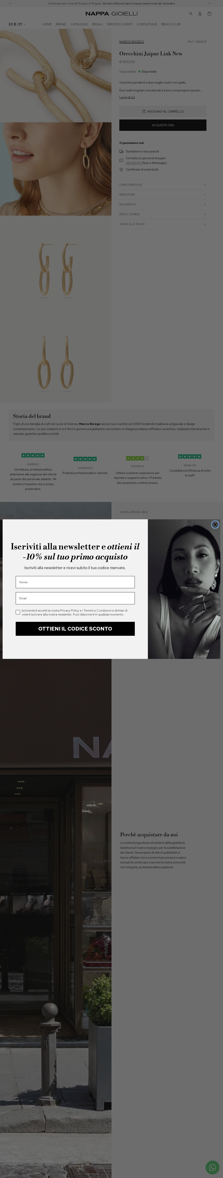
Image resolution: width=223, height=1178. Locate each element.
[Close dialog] (215, 524)
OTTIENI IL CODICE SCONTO (75, 628)
